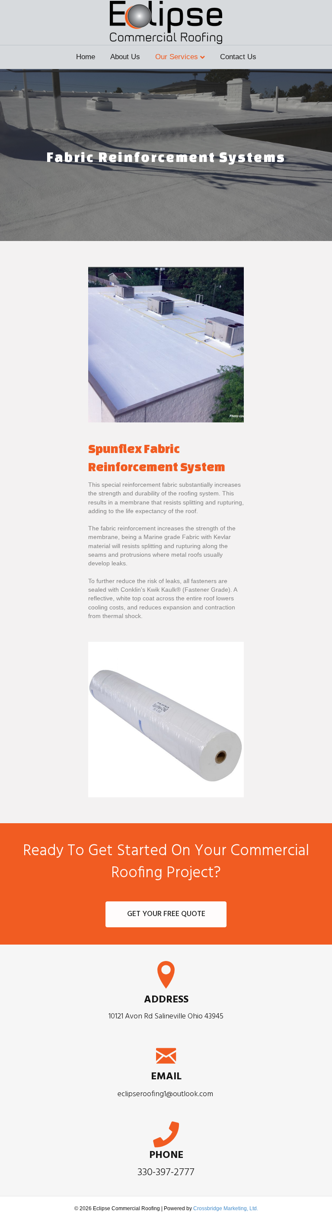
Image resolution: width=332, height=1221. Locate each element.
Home (85, 57)
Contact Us (238, 57)
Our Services (176, 57)
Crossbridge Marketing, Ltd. (225, 1208)
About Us (125, 57)
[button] (166, 914)
